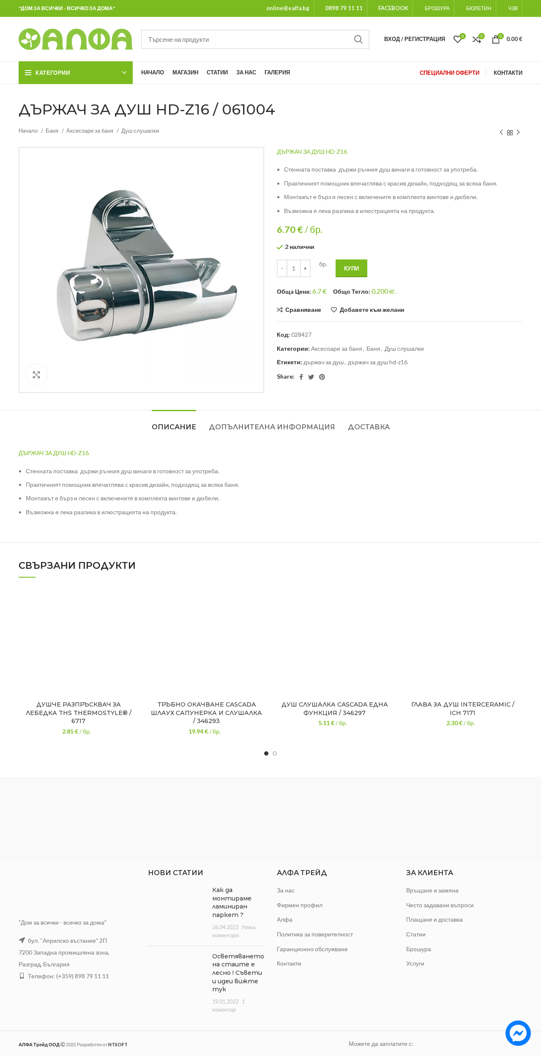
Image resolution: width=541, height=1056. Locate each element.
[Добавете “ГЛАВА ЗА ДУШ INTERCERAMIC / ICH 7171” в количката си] (516, 619)
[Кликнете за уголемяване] (36, 374)
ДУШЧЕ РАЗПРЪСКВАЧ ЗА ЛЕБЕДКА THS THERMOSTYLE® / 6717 (78, 713)
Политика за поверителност (315, 934)
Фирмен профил (299, 905)
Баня (53, 130)
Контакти (289, 963)
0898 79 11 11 (344, 8)
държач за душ (323, 362)
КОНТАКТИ (508, 72)
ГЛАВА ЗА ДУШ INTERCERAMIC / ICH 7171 (462, 709)
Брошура (418, 948)
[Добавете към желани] (131, 600)
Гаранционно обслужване (312, 948)
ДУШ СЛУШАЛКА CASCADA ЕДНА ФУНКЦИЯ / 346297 (334, 709)
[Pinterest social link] (322, 376)
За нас (286, 890)
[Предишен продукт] (501, 132)
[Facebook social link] (301, 376)
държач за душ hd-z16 (377, 362)
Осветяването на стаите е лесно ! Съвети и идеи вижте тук (238, 972)
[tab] (174, 423)
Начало (29, 130)
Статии (416, 934)
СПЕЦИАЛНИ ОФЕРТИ (449, 72)
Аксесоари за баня (90, 130)
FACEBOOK (393, 8)
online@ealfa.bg (287, 8)
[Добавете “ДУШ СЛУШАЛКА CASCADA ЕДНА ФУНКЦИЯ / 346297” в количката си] (388, 619)
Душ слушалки (140, 130)
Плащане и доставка (434, 919)
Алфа (284, 919)
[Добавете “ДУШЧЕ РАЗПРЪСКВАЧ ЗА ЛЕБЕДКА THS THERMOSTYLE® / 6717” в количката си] (131, 619)
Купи (351, 268)
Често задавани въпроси (440, 905)
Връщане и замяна (432, 890)
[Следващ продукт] (518, 132)
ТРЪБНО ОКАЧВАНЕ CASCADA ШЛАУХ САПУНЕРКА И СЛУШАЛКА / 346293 (206, 713)
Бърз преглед (131, 638)
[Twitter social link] (311, 376)
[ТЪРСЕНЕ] (358, 39)
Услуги (415, 963)
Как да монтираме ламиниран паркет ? (231, 902)
